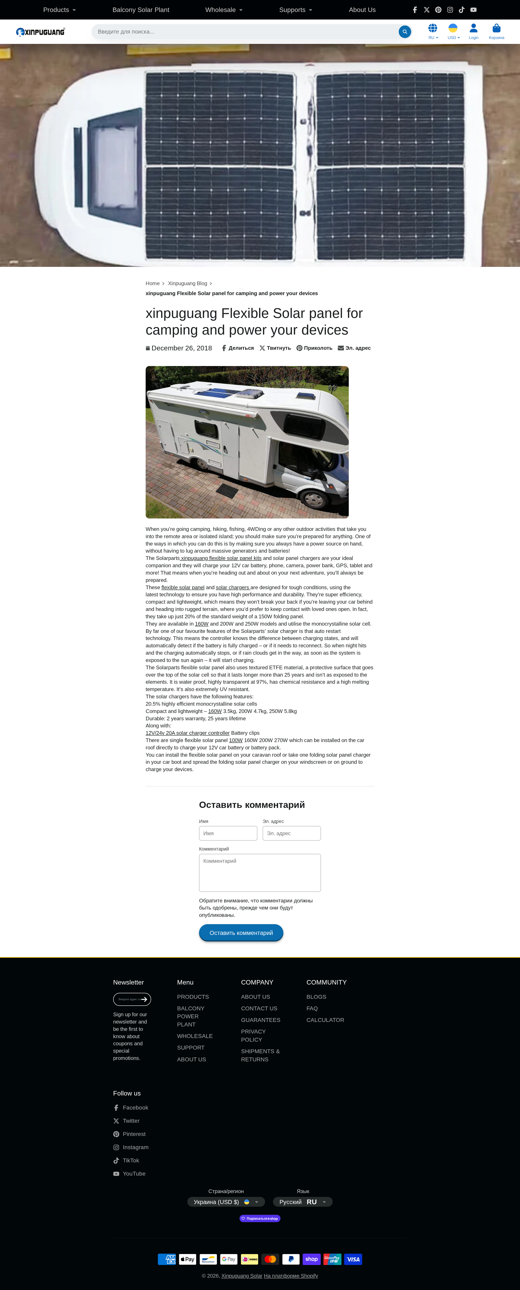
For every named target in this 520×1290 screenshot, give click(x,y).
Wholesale (220, 9)
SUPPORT (191, 1047)
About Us (362, 9)
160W (202, 624)
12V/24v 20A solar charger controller (188, 733)
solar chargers (233, 587)
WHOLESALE (195, 1036)
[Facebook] (415, 10)
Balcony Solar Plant (141, 9)
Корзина (496, 32)
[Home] (40, 32)
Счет (474, 32)
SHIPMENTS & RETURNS (260, 1055)
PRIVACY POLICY (253, 1035)
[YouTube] (473, 10)
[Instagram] (450, 10)
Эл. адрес (273, 821)
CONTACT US (259, 1008)
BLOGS (316, 997)
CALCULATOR (325, 1020)
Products (56, 9)
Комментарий (214, 849)
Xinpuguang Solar (241, 1276)
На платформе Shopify (291, 1276)
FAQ (312, 1008)
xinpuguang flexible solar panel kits (221, 558)
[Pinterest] (438, 10)
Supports (292, 9)
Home (153, 283)
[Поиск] (405, 31)
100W (236, 740)
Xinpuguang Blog (187, 283)
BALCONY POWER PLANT (190, 1016)
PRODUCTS (193, 997)
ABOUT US (191, 1059)
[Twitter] (427, 10)
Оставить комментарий (241, 932)
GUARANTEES (261, 1020)
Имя (203, 821)
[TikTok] (461, 10)
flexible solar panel (183, 587)
